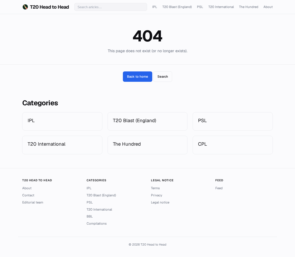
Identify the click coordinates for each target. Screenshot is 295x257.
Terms (155, 188)
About (268, 7)
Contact (28, 195)
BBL (90, 216)
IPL (154, 7)
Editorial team (32, 202)
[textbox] (110, 7)
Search (162, 76)
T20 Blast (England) (177, 7)
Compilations (97, 223)
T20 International (221, 7)
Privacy (156, 195)
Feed (219, 188)
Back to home (137, 76)
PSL (200, 7)
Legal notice (160, 202)
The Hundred (248, 7)
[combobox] (110, 7)
